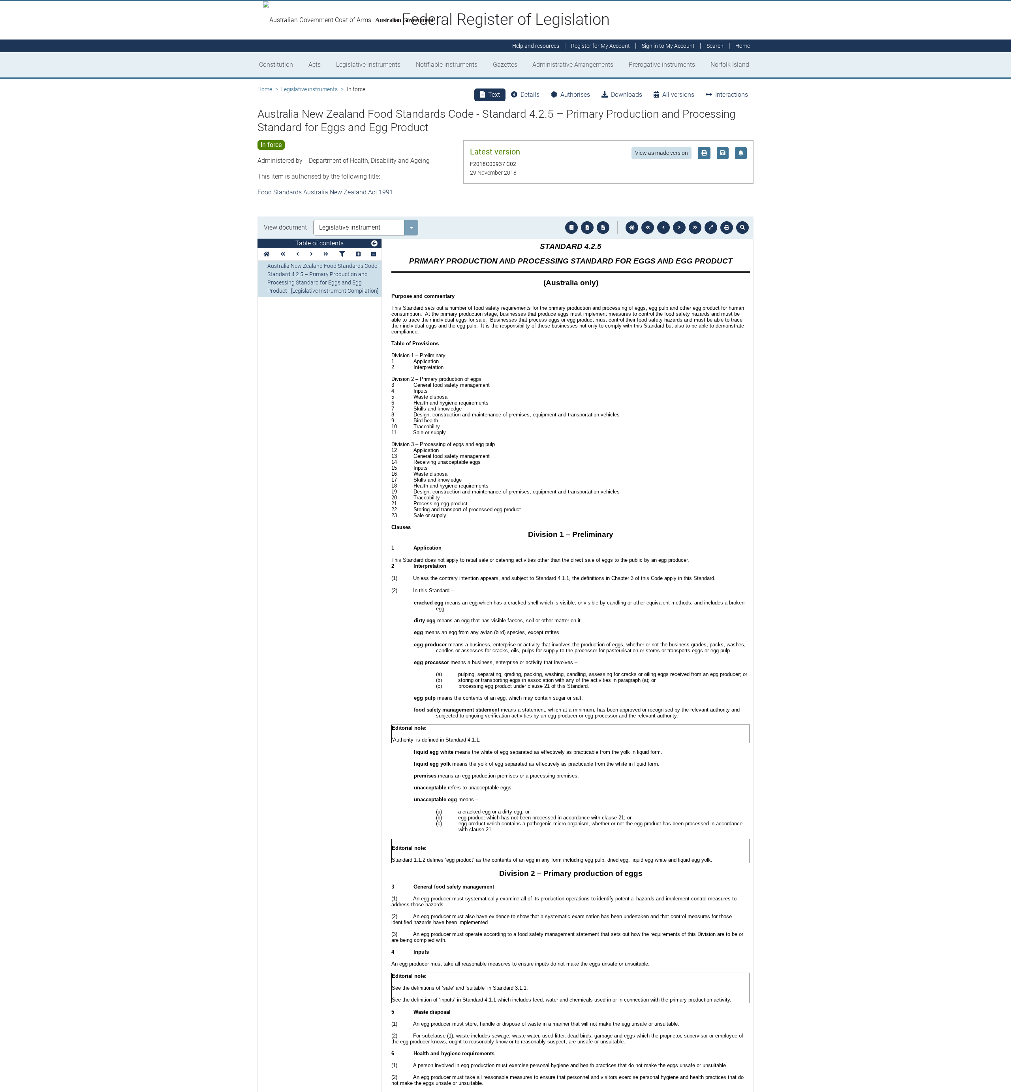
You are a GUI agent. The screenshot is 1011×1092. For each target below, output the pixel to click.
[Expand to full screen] (711, 227)
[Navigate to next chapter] (695, 227)
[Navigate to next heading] (311, 254)
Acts (314, 64)
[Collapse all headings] (374, 254)
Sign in (668, 46)
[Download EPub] (571, 227)
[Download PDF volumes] (587, 227)
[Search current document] (742, 227)
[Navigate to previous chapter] (647, 227)
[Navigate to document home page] (266, 254)
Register (600, 46)
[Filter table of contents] (342, 254)
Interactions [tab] (731, 94)
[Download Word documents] (603, 227)
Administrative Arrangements (572, 64)
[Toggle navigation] (374, 244)
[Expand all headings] (358, 254)
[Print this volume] (726, 227)
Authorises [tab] (575, 94)
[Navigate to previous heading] (298, 254)
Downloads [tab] (626, 94)
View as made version (661, 153)
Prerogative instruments (662, 64)
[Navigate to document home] (632, 227)
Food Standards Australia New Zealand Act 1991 (325, 192)
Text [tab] (494, 94)
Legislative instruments (368, 64)
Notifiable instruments (446, 64)
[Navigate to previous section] (663, 227)
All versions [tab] (678, 94)
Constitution (276, 64)
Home (264, 89)
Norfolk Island (729, 64)
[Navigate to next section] (679, 227)
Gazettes (505, 64)
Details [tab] (530, 94)
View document (285, 227)
